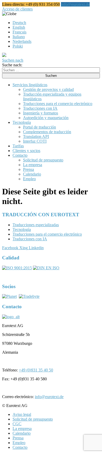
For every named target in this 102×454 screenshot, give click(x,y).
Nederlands (22, 41)
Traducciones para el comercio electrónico (57, 103)
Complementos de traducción (47, 132)
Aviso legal (22, 414)
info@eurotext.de (75, 4)
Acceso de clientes (17, 9)
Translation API (36, 136)
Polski (18, 46)
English (19, 27)
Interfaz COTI (35, 141)
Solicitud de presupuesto (43, 160)
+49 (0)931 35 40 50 (36, 370)
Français (19, 32)
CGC (17, 424)
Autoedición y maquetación (46, 117)
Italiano (19, 36)
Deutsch (19, 22)
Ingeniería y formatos (40, 113)
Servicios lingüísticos (30, 85)
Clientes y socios (26, 150)
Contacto (20, 155)
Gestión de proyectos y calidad (48, 89)
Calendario (32, 174)
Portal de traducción (39, 127)
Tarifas (18, 146)
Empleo (29, 179)
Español (23, 13)
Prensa (28, 169)
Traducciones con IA (40, 108)
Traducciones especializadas (36, 225)
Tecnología (22, 122)
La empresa (32, 164)
